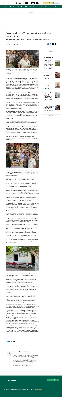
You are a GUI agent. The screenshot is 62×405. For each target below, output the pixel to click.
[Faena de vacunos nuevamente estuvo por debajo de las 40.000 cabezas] (57, 107)
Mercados (20, 6)
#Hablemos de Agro (49, 6)
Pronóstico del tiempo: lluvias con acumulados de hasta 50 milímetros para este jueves (49, 63)
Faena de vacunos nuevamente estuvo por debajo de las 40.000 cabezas (49, 107)
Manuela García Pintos (20, 352)
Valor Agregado (47, 68)
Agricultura (13, 6)
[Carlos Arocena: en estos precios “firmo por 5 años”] (57, 85)
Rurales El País (51, 67)
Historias (34, 6)
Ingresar (57, 2)
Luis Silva (50, 87)
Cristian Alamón (51, 77)
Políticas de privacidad (39, 389)
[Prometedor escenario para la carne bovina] (57, 75)
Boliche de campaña (9, 345)
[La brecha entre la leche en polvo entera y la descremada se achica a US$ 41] (57, 95)
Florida (16, 345)
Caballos (27, 6)
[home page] (12, 380)
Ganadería (5, 6)
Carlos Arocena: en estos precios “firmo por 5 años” (49, 84)
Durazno (21, 345)
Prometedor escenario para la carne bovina (48, 74)
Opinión (41, 6)
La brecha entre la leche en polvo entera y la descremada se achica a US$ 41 (48, 95)
